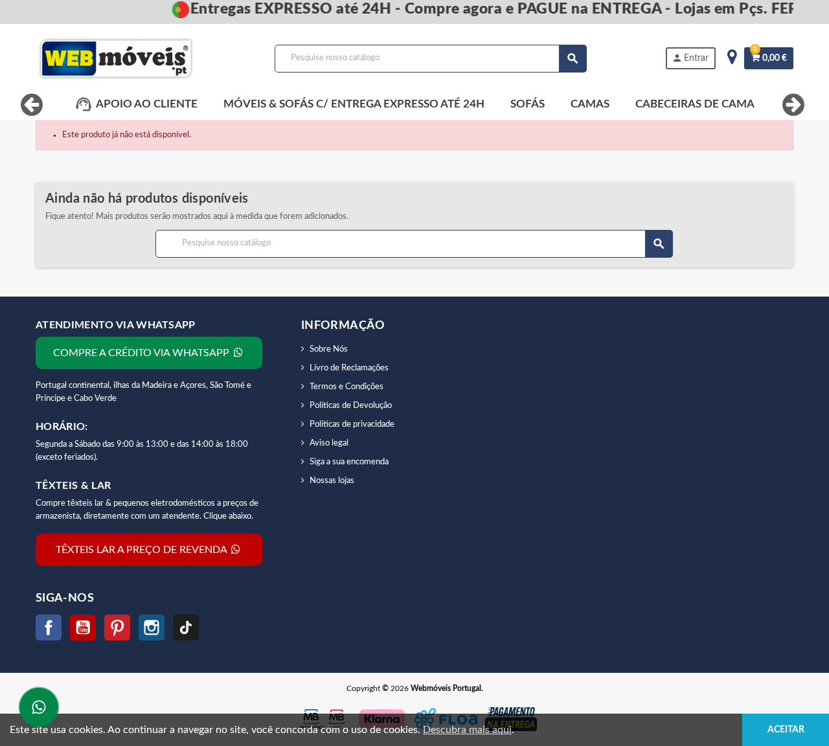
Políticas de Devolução (351, 405)
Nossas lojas (332, 481)
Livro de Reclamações (349, 368)
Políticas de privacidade (352, 424)
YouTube (83, 627)
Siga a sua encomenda (349, 462)
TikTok (186, 627)
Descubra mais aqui (467, 730)
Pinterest (117, 627)
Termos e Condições (346, 387)
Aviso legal (329, 443)
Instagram (152, 627)
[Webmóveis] (116, 58)
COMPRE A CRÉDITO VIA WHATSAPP (142, 353)
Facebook (49, 627)
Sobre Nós (329, 349)
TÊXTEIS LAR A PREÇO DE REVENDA (142, 550)
